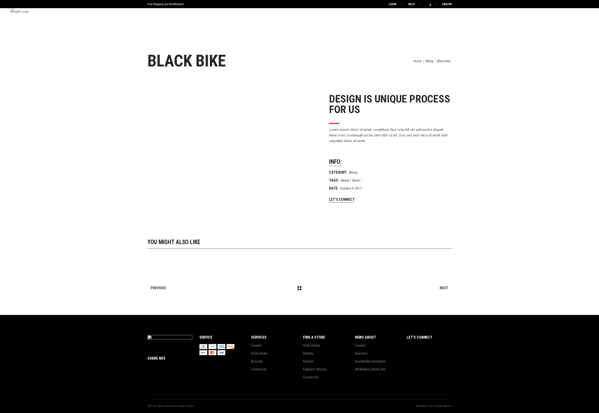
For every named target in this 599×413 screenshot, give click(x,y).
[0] (427, 4)
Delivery (308, 353)
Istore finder (259, 353)
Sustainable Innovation (370, 361)
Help (411, 4)
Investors (361, 353)
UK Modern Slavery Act (370, 369)
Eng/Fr (447, 4)
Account (257, 361)
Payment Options (314, 369)
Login (392, 4)
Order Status (311, 345)
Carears (256, 345)
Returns (308, 361)
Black (356, 180)
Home (418, 61)
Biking (429, 61)
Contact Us (259, 369)
